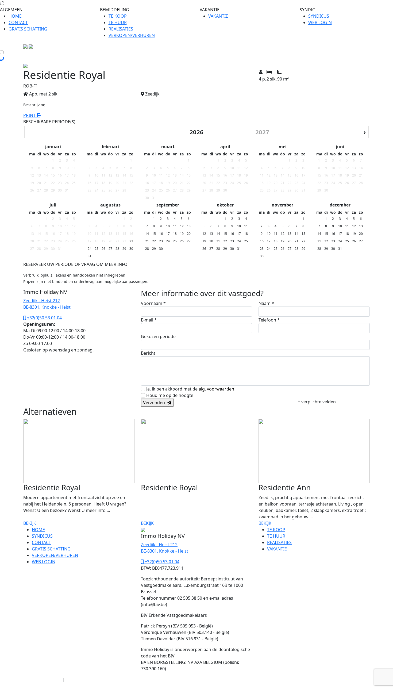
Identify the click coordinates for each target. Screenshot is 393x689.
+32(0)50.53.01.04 (44, 318)
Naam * (266, 303)
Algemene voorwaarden (42, 679)
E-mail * (149, 320)
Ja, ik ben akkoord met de (190, 389)
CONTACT (18, 22)
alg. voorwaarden (216, 389)
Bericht (148, 353)
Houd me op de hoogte (169, 395)
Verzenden (155, 402)
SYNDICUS (318, 16)
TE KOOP (118, 16)
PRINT (30, 115)
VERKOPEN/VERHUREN (132, 35)
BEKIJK (29, 523)
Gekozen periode (158, 336)
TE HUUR (118, 22)
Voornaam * (153, 303)
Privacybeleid (76, 679)
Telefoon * (269, 320)
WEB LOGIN (320, 22)
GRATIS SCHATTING (28, 29)
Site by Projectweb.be (40, 686)
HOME (15, 16)
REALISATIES (121, 29)
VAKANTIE (218, 16)
